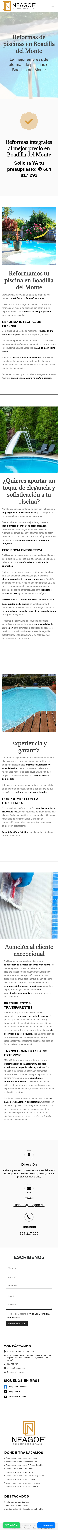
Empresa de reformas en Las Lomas (21, 1458)
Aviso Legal (34, 1314)
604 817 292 (29, 1233)
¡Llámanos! (47, 1525)
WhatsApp (12, 1525)
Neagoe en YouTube (17, 1396)
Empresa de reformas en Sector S (20, 1472)
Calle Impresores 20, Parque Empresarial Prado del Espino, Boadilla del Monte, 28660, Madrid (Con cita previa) (29, 1357)
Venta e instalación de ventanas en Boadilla (24, 1509)
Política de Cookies (31, 1528)
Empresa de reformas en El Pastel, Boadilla (24, 1465)
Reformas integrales (15, 1372)
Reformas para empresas (17, 1505)
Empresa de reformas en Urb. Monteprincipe (25, 1476)
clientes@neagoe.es (29, 1205)
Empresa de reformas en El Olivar (20, 1479)
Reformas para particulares (17, 1502)
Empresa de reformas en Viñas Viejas (22, 1486)
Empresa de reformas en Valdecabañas (23, 1483)
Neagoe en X (14, 1392)
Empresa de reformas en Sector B (20, 1469)
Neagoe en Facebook (17, 1387)
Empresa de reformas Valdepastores (21, 1462)
